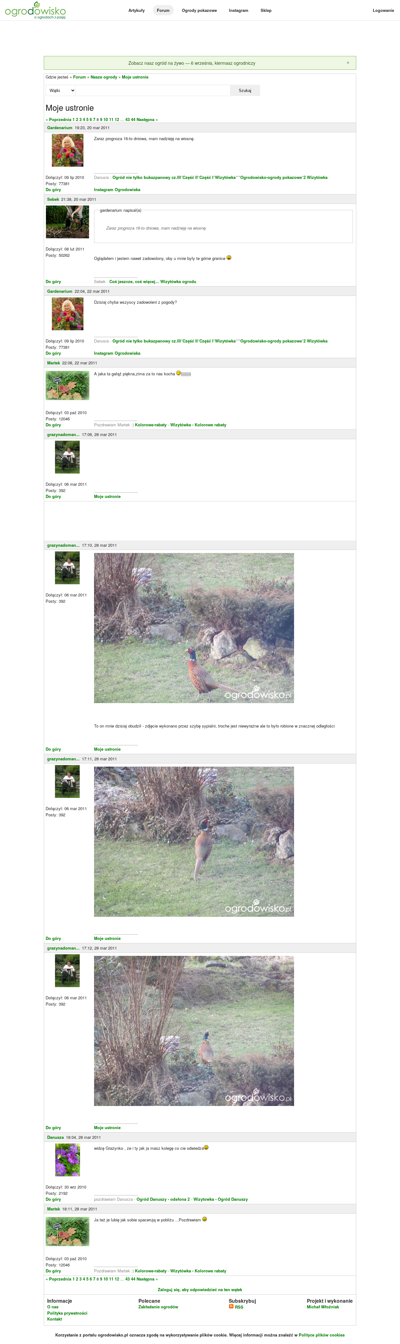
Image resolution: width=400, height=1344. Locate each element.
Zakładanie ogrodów (158, 1307)
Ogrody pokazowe (199, 10)
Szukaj (245, 90)
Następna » (147, 119)
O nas (52, 1307)
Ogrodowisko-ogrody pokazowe (271, 177)
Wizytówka (225, 177)
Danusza (55, 1137)
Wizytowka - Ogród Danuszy (220, 1199)
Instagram (238, 10)
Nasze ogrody (104, 77)
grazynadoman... (63, 434)
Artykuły (136, 10)
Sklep (266, 10)
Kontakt (54, 1319)
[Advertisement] (200, 39)
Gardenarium (59, 127)
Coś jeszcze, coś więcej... (134, 281)
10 (105, 119)
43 (127, 119)
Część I (206, 177)
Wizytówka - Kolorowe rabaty (198, 425)
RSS (238, 1307)
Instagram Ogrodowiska (117, 189)
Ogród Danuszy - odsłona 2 (163, 1199)
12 (117, 119)
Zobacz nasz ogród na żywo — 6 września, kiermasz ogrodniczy (191, 62)
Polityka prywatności (67, 1313)
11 (111, 119)
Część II (190, 177)
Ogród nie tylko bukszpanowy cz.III (146, 177)
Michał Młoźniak (323, 1307)
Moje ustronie (135, 77)
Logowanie (383, 10)
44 (133, 119)
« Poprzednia (58, 119)
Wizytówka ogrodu (178, 281)
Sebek (53, 199)
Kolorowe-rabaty (151, 425)
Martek (53, 363)
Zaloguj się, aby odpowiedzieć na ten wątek (200, 1289)
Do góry (53, 189)
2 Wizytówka (315, 177)
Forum (163, 10)
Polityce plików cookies (322, 1335)
